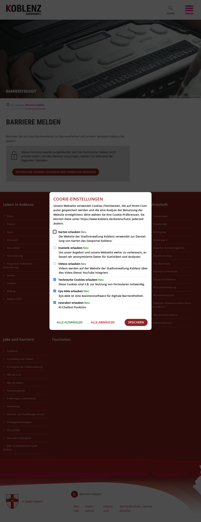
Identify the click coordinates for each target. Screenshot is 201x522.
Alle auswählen (69, 322)
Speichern (136, 322)
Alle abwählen (103, 322)
